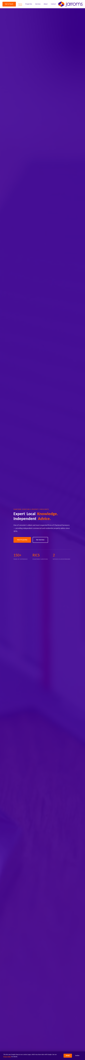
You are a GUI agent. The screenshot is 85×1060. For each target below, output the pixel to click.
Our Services (40, 540)
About (46, 4)
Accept (68, 1055)
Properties (28, 4)
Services (37, 4)
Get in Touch (9, 4)
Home (20, 4)
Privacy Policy (7, 1056)
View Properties (22, 540)
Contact (53, 4)
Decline (77, 1055)
